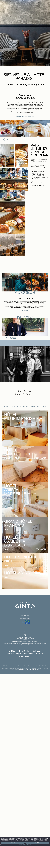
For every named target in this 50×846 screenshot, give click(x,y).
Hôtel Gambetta (24, 656)
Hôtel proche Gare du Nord (18, 665)
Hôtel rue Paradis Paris (16, 668)
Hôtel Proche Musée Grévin (39, 665)
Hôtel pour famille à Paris (26, 668)
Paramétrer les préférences (25, 844)
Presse (25, 634)
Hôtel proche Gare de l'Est (17, 667)
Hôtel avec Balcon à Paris (29, 665)
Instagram (25, 631)
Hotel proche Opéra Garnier (20, 669)
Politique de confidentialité (29, 638)
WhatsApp (25, 632)
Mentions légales (19, 638)
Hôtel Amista (36, 651)
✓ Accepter (12, 842)
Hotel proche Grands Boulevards (33, 669)
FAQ (25, 635)
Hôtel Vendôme (28, 654)
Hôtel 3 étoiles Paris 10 (36, 668)
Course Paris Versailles (27, 667)
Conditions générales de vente (25, 637)
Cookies (25, 639)
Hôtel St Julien (24, 651)
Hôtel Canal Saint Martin (7, 668)
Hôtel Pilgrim (12, 651)
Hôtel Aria (40, 654)
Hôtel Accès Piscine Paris (7, 665)
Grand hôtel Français (13, 654)
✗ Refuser (37, 842)
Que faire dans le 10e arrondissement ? (39, 667)
